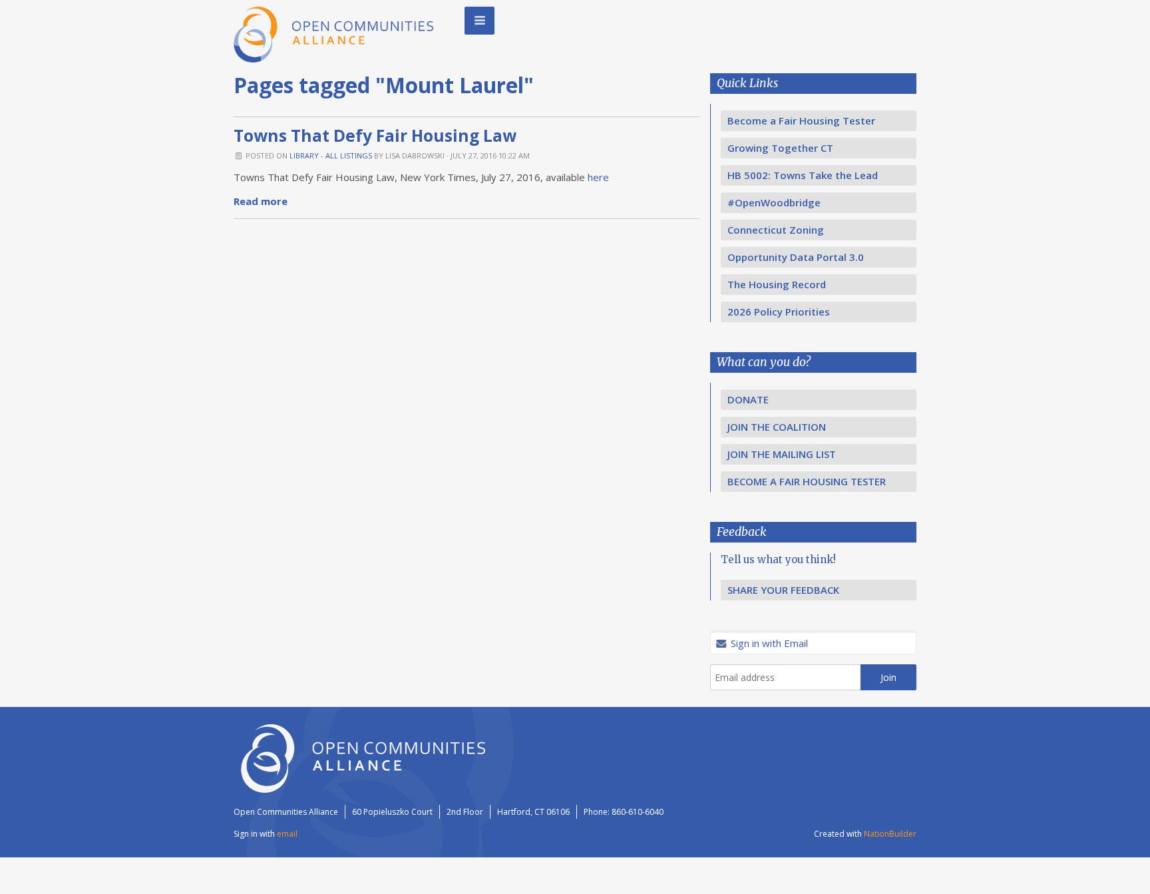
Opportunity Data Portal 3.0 (795, 257)
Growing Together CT (780, 147)
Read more (261, 201)
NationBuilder (890, 833)
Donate (748, 399)
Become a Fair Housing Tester (801, 120)
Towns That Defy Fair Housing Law (375, 135)
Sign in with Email (768, 643)
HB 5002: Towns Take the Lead (802, 175)
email (287, 833)
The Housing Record (776, 284)
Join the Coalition (776, 426)
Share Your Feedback (783, 589)
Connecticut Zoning (775, 229)
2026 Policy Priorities (778, 311)
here (598, 177)
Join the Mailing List (781, 454)
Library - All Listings (330, 155)
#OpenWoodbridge (774, 202)
